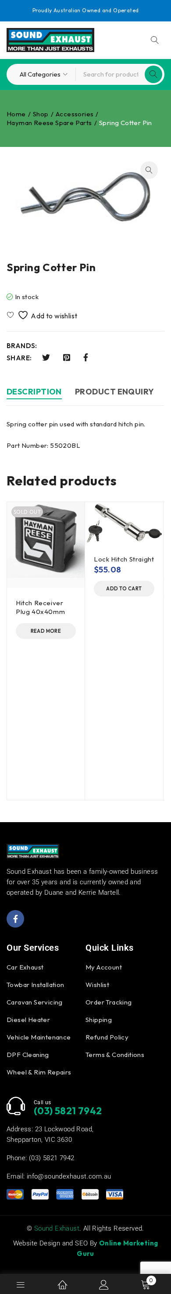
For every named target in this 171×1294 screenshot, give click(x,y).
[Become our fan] (15, 919)
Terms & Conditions (115, 1054)
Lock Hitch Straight (124, 559)
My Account (104, 967)
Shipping (99, 1019)
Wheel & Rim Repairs (39, 1072)
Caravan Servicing (35, 1002)
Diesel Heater (28, 1019)
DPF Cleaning (28, 1054)
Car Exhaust (25, 967)
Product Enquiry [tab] (114, 392)
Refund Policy (107, 1037)
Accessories (74, 114)
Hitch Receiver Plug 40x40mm (40, 607)
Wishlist (97, 984)
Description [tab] (34, 392)
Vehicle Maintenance (39, 1037)
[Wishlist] (43, 315)
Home (16, 114)
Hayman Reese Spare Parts (49, 123)
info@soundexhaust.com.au (69, 1176)
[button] (149, 170)
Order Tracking (109, 1002)
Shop (41, 114)
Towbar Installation (35, 984)
